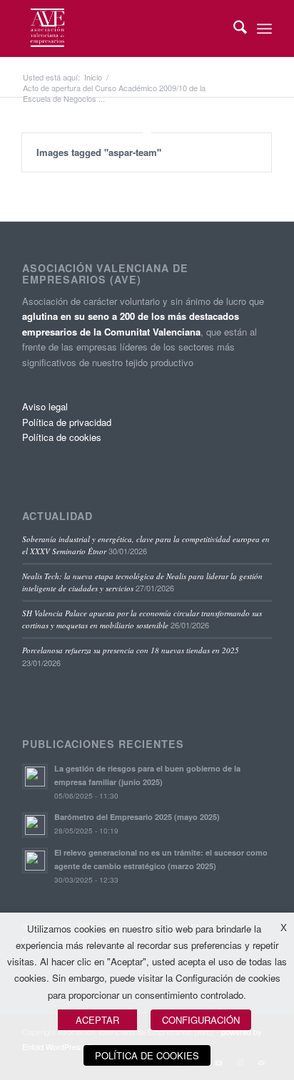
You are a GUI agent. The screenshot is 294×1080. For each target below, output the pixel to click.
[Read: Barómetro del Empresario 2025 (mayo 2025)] (35, 825)
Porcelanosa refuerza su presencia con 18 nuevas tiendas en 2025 (130, 650)
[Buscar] (233, 28)
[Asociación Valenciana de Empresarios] (122, 28)
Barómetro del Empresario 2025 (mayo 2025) (137, 816)
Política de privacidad (66, 422)
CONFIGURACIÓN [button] (201, 1020)
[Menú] (264, 28)
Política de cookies (61, 437)
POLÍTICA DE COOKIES (147, 1055)
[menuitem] (233, 28)
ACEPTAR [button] (97, 1020)
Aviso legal (45, 406)
